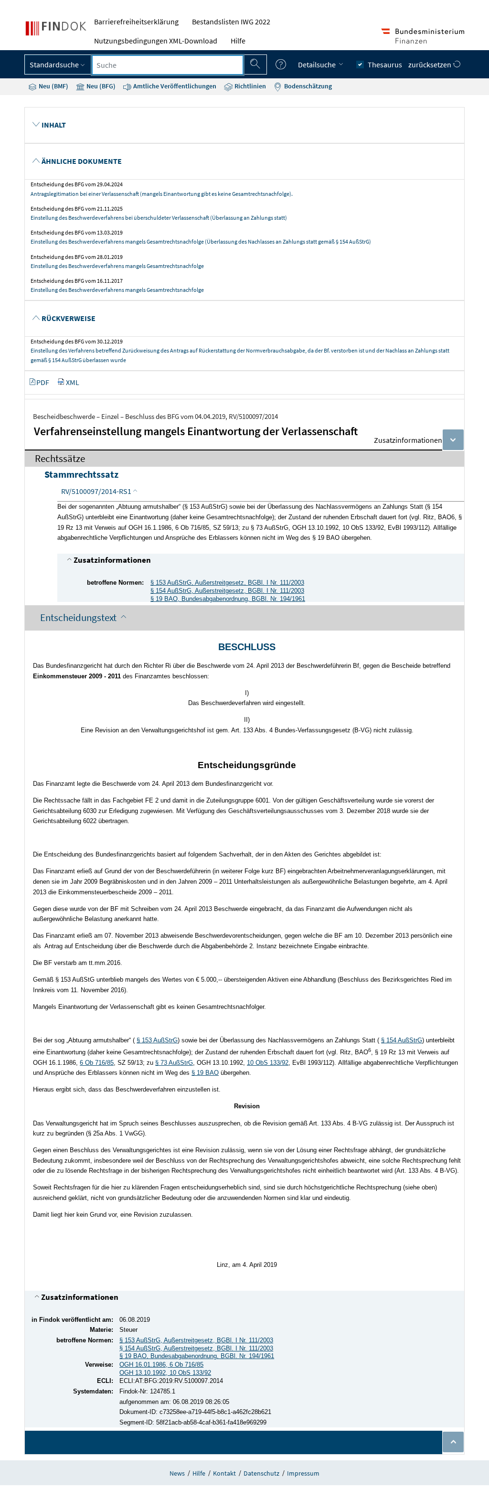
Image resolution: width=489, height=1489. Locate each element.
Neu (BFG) (100, 86)
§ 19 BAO (205, 1072)
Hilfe (238, 40)
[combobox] (167, 65)
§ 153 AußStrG (157, 1040)
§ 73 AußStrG (174, 1062)
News (177, 1473)
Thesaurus (385, 64)
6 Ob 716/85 (97, 1062)
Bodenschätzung (307, 86)
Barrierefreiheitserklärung (136, 21)
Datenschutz (261, 1473)
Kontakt (224, 1473)
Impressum (303, 1473)
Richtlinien (249, 86)
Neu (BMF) (52, 86)
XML (72, 382)
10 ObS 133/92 (267, 1062)
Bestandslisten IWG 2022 (231, 21)
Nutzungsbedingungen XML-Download (155, 40)
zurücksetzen (430, 64)
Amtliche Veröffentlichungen (174, 86)
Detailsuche (317, 64)
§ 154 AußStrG (401, 1040)
